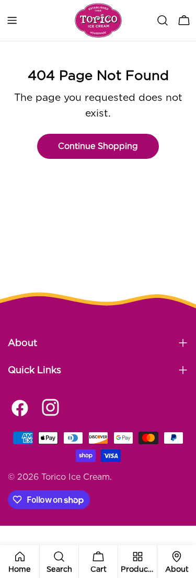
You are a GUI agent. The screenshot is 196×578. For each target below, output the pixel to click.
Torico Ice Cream (75, 477)
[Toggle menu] (12, 20)
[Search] (162, 20)
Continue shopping (98, 146)
